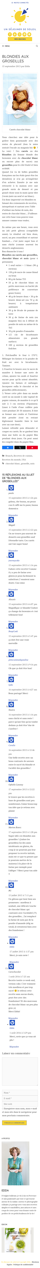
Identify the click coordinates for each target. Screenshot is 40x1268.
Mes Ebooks (20, 39)
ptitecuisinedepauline (18, 659)
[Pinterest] (24, 34)
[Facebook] (10, 34)
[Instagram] (20, 34)
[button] (37, 46)
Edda (12, 946)
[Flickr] (29, 34)
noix (32, 463)
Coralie (12, 745)
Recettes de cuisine (23, 455)
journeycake (14, 560)
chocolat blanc (13, 463)
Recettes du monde (11, 459)
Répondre (13, 515)
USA (24, 459)
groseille (25, 463)
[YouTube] (15, 34)
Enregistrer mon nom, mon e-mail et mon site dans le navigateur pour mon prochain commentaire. (19, 1112)
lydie (11, 684)
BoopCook (13, 631)
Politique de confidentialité (23, 1264)
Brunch (9, 455)
